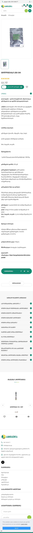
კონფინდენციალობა (7, 494)
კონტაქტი (4, 480)
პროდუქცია (4, 477)
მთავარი (3, 15)
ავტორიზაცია (5, 482)
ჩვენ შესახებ (5, 472)
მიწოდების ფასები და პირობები (10, 499)
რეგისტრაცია (5, 484)
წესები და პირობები (7, 497)
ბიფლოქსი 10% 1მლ (16, 407)
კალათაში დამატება (13, 87)
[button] (30, 1)
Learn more (24, 524)
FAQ (2, 475)
